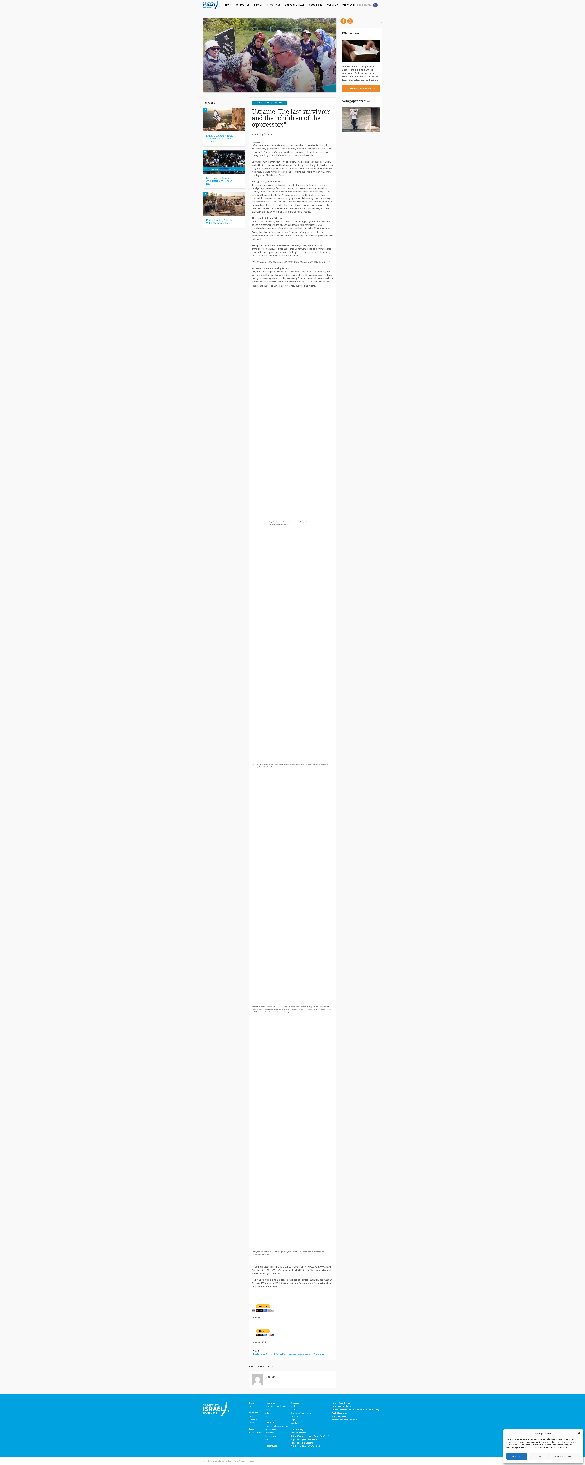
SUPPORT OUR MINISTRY (362, 88)
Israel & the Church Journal (276, 1406)
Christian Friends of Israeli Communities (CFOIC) (355, 1410)
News (227, 5)
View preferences (566, 1456)
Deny (539, 1456)
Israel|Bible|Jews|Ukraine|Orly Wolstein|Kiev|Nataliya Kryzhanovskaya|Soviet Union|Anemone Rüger (289, 1354)
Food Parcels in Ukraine (302, 1443)
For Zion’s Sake (339, 1416)
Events (251, 1416)
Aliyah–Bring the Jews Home (304, 1439)
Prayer (258, 5)
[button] (578, 1433)
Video (267, 1410)
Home (251, 1406)
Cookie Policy (297, 1429)
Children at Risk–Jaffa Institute (306, 1446)
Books (293, 1406)
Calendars (295, 1416)
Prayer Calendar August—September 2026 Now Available (219, 138)
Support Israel (295, 5)
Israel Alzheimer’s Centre (344, 1420)
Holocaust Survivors (341, 1406)
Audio (267, 1416)
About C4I (315, 5)
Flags (293, 1420)
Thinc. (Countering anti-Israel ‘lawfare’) (310, 1436)
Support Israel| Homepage (269, 103)
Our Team (269, 1433)
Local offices (270, 1429)
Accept (517, 1456)
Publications (270, 1436)
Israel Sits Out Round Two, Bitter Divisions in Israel (219, 181)
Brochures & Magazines (301, 1413)
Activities (243, 5)
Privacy (268, 1439)
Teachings (273, 5)
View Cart (348, 5)
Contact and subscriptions (276, 1426)
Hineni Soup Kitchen (341, 1403)
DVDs (293, 1410)
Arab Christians (339, 1413)
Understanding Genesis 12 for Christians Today (219, 221)
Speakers (253, 1419)
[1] (253, 1267)
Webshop (332, 5)
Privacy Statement (299, 1433)
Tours (251, 1423)
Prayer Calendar (256, 1432)
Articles (268, 1413)
